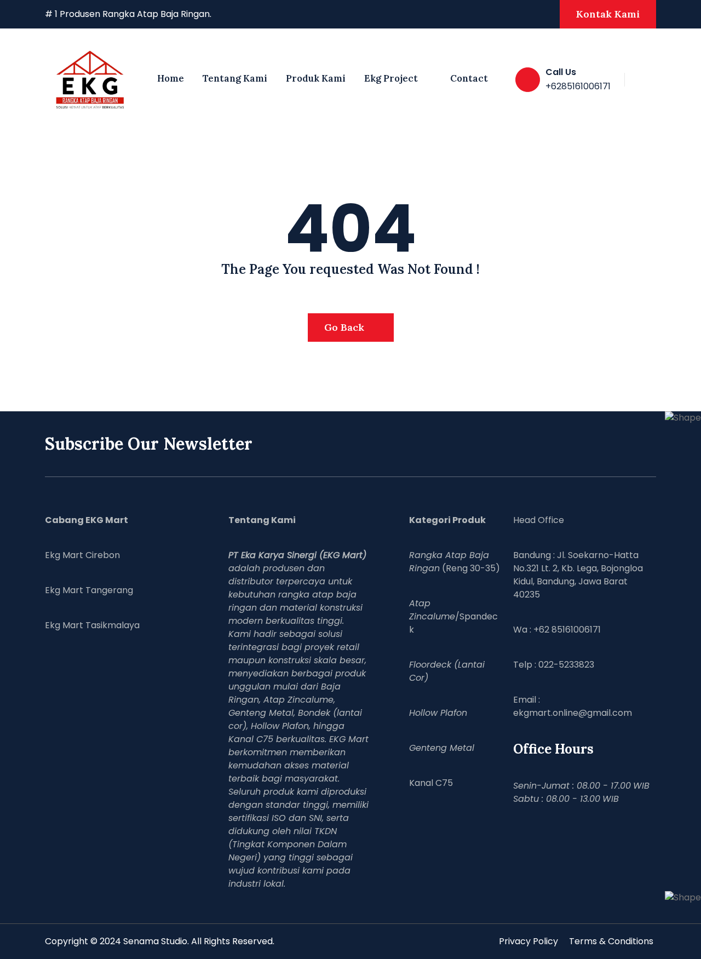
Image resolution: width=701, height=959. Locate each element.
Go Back (345, 327)
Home (170, 78)
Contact (469, 78)
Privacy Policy (528, 941)
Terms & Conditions (611, 941)
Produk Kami (316, 78)
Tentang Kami (235, 78)
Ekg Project (391, 78)
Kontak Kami (608, 14)
